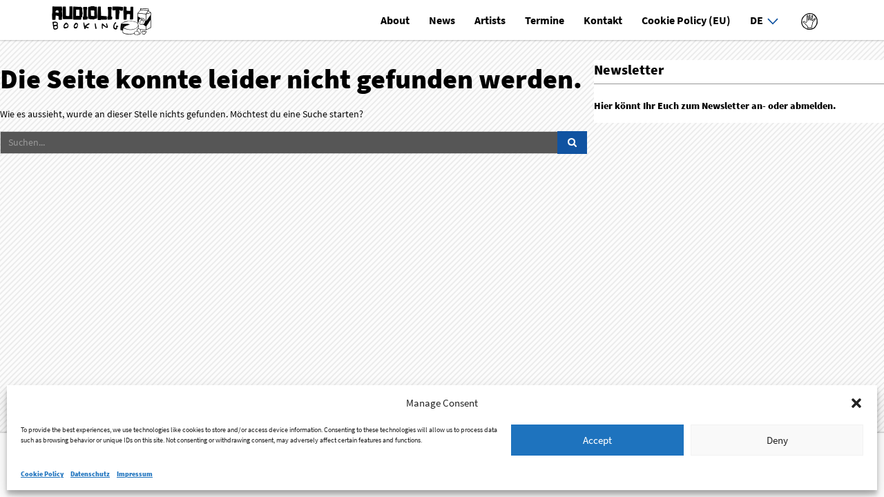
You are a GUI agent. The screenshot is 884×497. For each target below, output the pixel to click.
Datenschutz (90, 473)
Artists (490, 20)
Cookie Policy (42, 473)
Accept (597, 440)
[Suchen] (572, 143)
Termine (544, 20)
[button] (856, 403)
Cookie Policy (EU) (686, 20)
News (442, 20)
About (395, 20)
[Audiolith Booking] (103, 21)
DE (756, 20)
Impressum (135, 473)
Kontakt (603, 20)
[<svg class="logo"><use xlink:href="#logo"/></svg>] (809, 20)
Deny (777, 440)
